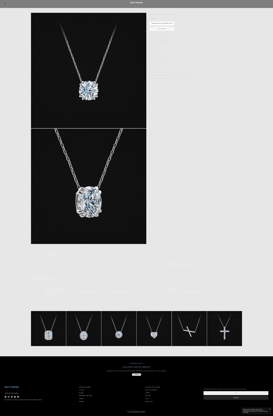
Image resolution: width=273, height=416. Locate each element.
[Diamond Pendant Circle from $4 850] (118, 328)
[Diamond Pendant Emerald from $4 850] (48, 328)
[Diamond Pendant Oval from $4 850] (83, 328)
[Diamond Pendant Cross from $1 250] (224, 328)
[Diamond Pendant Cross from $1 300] (189, 328)
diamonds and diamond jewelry (39, 11)
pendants (57, 11)
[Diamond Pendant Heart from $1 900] (154, 328)
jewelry (51, 11)
